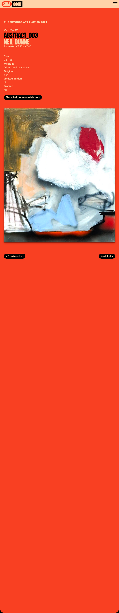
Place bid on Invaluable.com (23, 97)
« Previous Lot (15, 256)
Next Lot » (107, 256)
